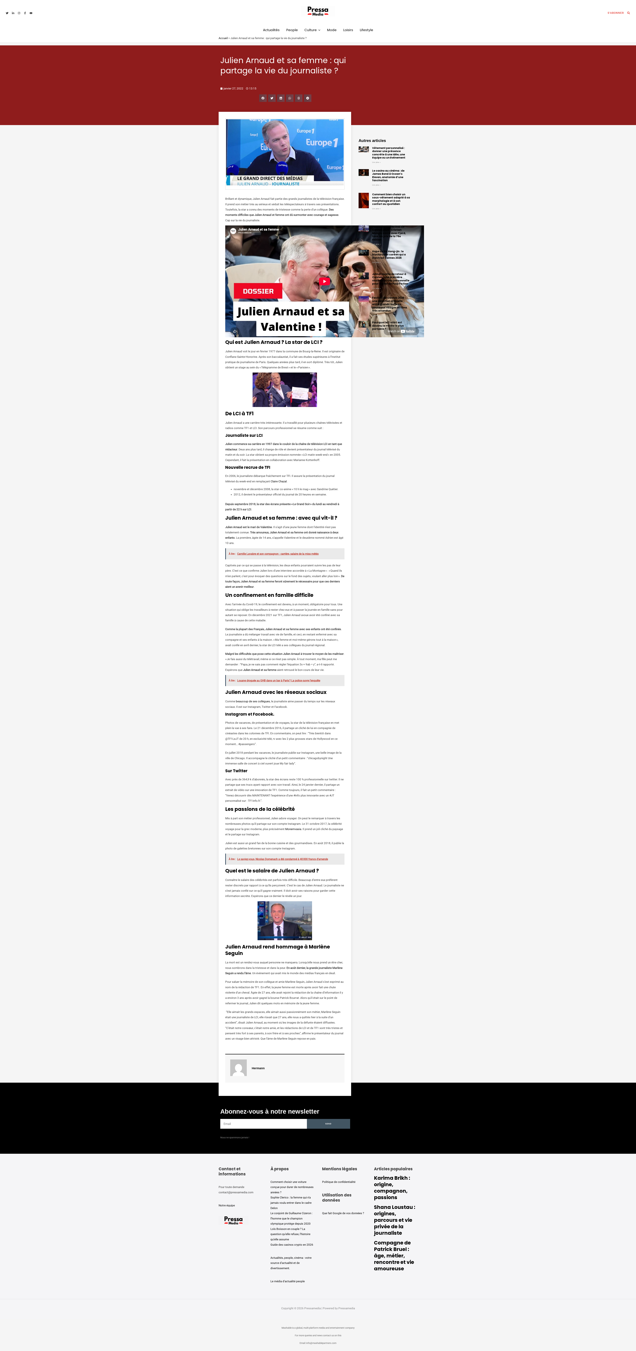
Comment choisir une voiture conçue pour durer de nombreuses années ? (292, 1187)
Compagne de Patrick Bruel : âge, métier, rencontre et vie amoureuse (394, 1255)
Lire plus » (376, 162)
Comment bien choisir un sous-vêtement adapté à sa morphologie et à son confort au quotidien (391, 199)
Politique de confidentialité (338, 1182)
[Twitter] (7, 13)
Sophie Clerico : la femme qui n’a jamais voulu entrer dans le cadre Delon (291, 1203)
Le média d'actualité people (287, 1281)
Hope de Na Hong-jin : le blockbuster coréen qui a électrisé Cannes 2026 (389, 255)
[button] (616, 13)
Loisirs (348, 30)
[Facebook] (25, 13)
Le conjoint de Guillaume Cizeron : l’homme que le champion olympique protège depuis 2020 (291, 1218)
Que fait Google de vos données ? (343, 1213)
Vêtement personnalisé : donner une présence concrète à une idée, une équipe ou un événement (388, 153)
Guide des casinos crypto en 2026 (291, 1244)
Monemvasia (293, 829)
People (292, 30)
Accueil (223, 38)
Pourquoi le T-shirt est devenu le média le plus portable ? (388, 326)
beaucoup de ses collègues (253, 701)
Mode (332, 30)
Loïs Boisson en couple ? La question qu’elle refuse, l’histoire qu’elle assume (290, 1234)
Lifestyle (366, 30)
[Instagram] (19, 13)
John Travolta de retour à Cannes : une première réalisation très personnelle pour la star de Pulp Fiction (390, 279)
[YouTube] (31, 13)
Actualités (271, 30)
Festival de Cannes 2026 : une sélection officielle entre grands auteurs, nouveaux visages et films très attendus (389, 304)
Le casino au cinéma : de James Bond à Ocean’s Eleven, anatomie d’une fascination (388, 175)
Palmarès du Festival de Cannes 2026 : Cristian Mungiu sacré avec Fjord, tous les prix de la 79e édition (389, 233)
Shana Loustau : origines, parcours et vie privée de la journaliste (394, 1220)
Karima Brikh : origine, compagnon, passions (392, 1187)
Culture (310, 30)
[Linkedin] (13, 13)
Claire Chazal (279, 481)
